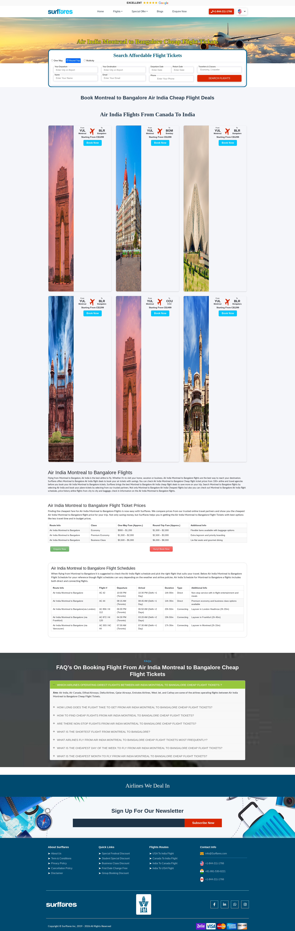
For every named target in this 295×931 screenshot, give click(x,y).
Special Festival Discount (116, 853)
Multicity (90, 60)
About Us (56, 853)
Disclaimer (57, 873)
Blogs (160, 11)
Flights (116, 11)
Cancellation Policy (61, 868)
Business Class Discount (115, 863)
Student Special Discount (116, 858)
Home (100, 11)
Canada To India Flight (165, 858)
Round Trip (74, 60)
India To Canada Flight (165, 863)
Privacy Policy (59, 863)
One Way (58, 60)
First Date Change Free (115, 868)
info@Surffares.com (216, 853)
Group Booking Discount (115, 873)
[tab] (56, 60)
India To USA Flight (163, 868)
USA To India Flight (163, 853)
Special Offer (139, 11)
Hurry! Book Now (161, 549)
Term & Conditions (61, 858)
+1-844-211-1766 (214, 863)
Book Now (93, 142)
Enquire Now (179, 11)
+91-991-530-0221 (215, 871)
